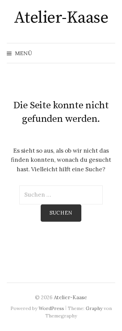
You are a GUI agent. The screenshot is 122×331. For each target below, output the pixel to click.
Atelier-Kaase (61, 18)
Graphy (94, 308)
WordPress (51, 308)
